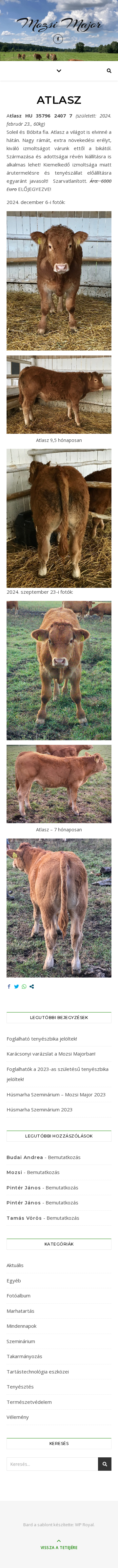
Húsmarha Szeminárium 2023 (40, 1109)
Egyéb (14, 1280)
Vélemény (18, 1417)
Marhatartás (20, 1311)
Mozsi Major (59, 23)
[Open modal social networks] (31, 986)
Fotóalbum (18, 1295)
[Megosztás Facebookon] (9, 986)
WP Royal (84, 1525)
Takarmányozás (24, 1356)
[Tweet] (16, 986)
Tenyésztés (20, 1386)
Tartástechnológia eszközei (38, 1371)
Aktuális (15, 1265)
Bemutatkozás (64, 1157)
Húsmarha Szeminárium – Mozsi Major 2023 (56, 1094)
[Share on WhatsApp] (24, 986)
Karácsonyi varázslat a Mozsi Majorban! (51, 1053)
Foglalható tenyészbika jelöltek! (42, 1038)
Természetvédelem (29, 1402)
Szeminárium (21, 1341)
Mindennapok (21, 1326)
